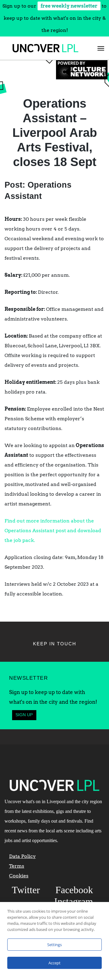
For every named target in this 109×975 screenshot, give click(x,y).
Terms (16, 866)
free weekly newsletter (69, 6)
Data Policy (22, 856)
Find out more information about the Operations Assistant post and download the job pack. (53, 530)
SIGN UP (24, 715)
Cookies (18, 876)
